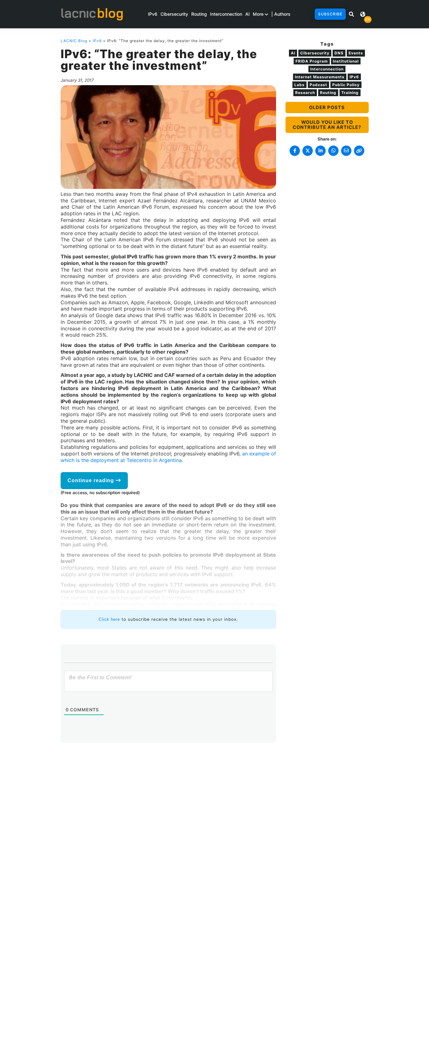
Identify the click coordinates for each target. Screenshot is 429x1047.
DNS (339, 53)
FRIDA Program (312, 61)
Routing (199, 14)
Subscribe (330, 14)
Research (305, 92)
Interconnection (226, 14)
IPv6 (152, 14)
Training (350, 92)
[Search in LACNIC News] (351, 14)
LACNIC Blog (74, 40)
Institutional (346, 61)
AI (247, 14)
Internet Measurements (320, 76)
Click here (109, 619)
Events (356, 53)
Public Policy (346, 84)
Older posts (327, 107)
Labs (299, 84)
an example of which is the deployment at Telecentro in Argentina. (168, 456)
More (259, 14)
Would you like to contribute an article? (327, 124)
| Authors (281, 14)
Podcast (318, 84)
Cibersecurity (174, 14)
